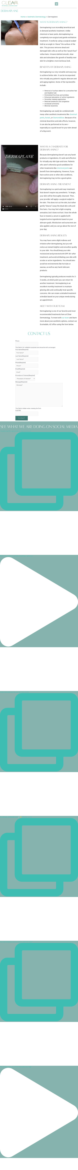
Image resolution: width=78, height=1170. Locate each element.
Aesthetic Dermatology (36, 17)
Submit (21, 418)
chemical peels (63, 168)
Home (23, 17)
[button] (56, 3)
